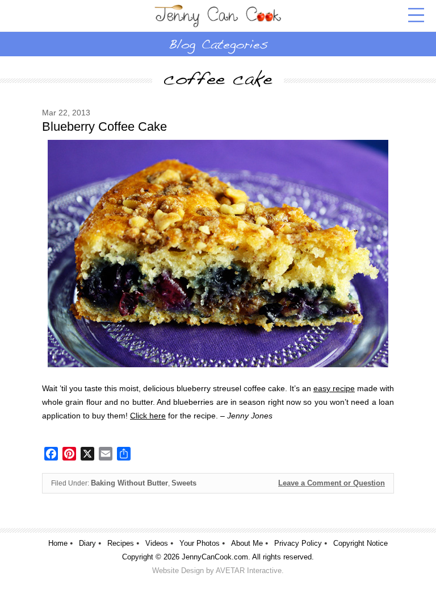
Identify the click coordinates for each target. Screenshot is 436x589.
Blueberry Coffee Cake (104, 126)
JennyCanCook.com (215, 557)
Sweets (183, 483)
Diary (87, 543)
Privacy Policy (298, 543)
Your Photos (199, 543)
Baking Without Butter (129, 483)
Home (58, 543)
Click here (148, 415)
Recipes (120, 543)
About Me (247, 543)
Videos (156, 543)
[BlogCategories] (218, 43)
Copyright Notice (360, 543)
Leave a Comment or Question (331, 483)
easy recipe (334, 388)
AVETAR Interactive (249, 570)
